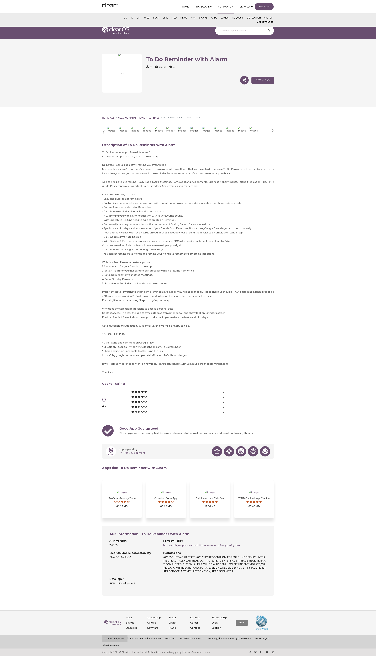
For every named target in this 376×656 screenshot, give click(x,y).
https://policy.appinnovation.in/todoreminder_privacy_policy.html (201, 545)
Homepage (108, 118)
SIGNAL (203, 17)
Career (194, 622)
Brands (130, 622)
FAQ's (172, 627)
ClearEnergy (213, 638)
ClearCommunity (229, 638)
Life (165, 17)
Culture (151, 622)
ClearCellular (184, 638)
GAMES (225, 17)
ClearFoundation (138, 638)
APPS (214, 17)
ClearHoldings (260, 638)
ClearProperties (111, 645)
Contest (195, 617)
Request (237, 17)
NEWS (183, 17)
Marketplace (265, 22)
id (132, 17)
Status (173, 617)
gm (138, 17)
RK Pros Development (132, 452)
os (125, 17)
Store (242, 622)
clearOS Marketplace (131, 118)
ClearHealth (198, 638)
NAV (193, 17)
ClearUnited (169, 638)
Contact (195, 627)
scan (156, 17)
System (268, 17)
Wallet (172, 622)
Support (216, 627)
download (263, 80)
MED (174, 17)
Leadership (154, 617)
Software (152, 627)
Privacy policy (174, 652)
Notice (206, 652)
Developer (254, 17)
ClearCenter (155, 638)
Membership (219, 617)
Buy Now (264, 6)
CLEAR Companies (115, 638)
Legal (215, 622)
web (147, 17)
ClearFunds (245, 638)
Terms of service (192, 652)
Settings (154, 118)
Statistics (131, 627)
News (129, 617)
